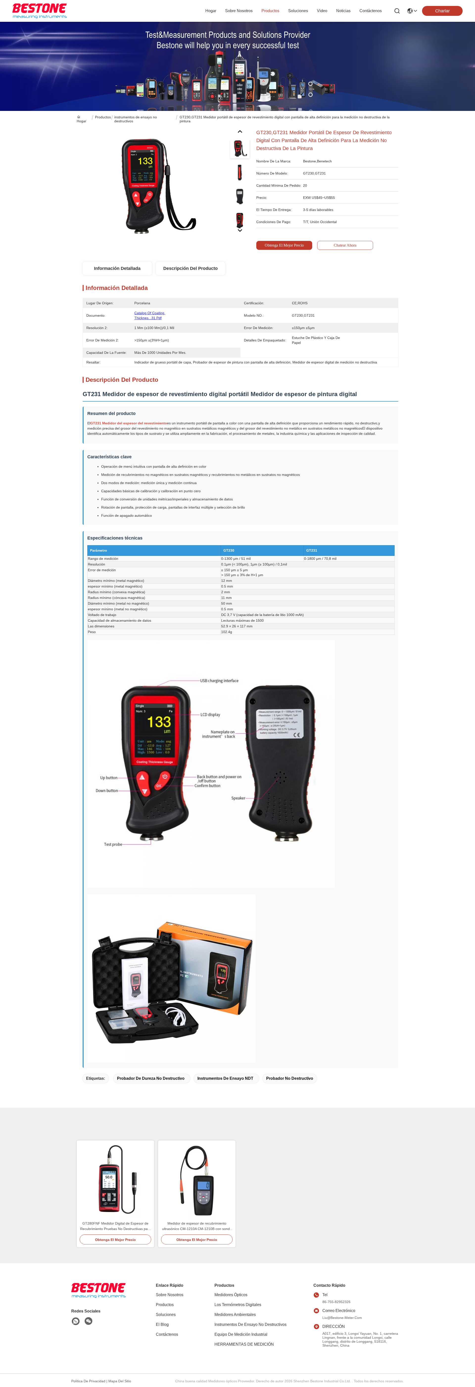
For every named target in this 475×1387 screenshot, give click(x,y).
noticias (343, 11)
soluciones (298, 11)
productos (270, 11)
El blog (162, 1324)
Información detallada (117, 268)
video (322, 11)
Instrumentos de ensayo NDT (225, 1078)
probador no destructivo (289, 1078)
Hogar (210, 11)
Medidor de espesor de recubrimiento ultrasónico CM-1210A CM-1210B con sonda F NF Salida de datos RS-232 (197, 1226)
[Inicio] (98, 1296)
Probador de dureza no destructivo (151, 1078)
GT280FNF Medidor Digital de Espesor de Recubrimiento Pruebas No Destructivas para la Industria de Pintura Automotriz (115, 1226)
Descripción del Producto (190, 268)
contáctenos (370, 11)
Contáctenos (167, 1334)
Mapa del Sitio (119, 1381)
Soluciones (166, 1314)
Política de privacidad (88, 1381)
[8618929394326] (75, 1321)
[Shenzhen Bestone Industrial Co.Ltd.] (39, 10)
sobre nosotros (239, 11)
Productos (103, 117)
